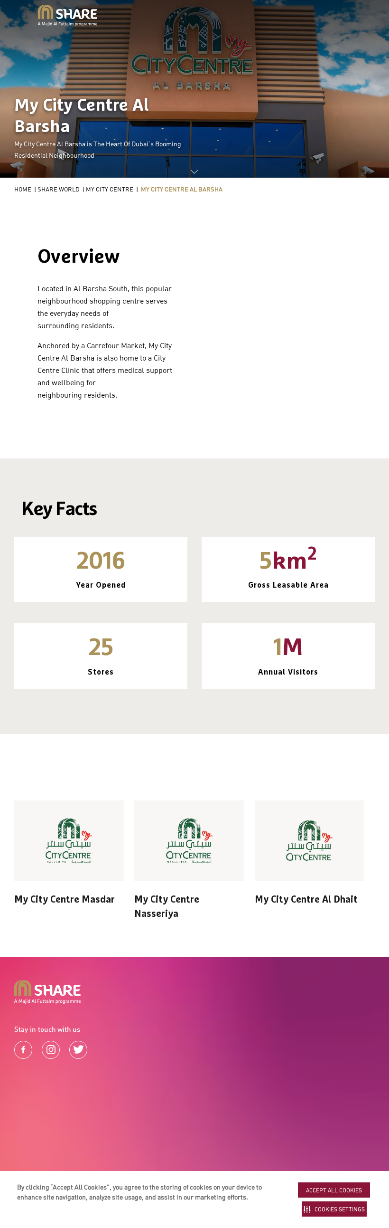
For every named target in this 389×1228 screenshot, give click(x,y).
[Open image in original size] (67, 16)
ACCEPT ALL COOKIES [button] (334, 1190)
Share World (58, 189)
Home (22, 189)
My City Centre (109, 189)
